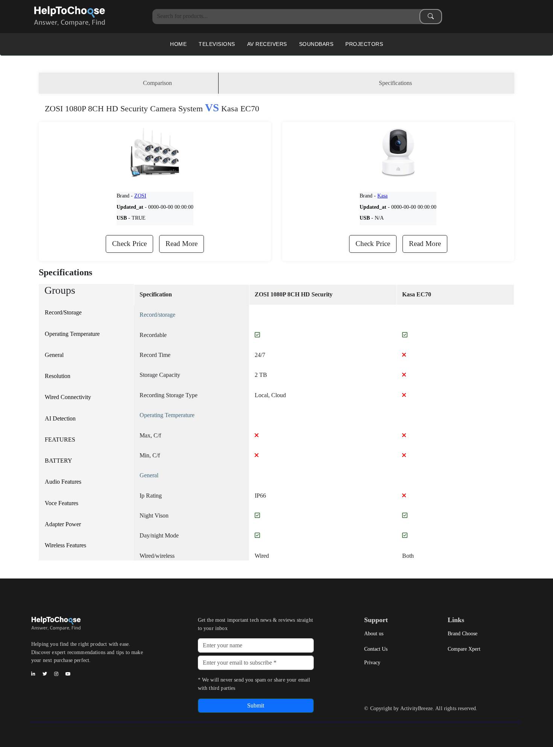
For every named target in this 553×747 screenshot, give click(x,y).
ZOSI (140, 196)
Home (178, 44)
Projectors (364, 44)
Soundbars (316, 44)
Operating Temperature (72, 334)
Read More (182, 243)
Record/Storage (63, 312)
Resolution (57, 376)
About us (373, 633)
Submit (255, 705)
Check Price (129, 243)
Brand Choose (462, 633)
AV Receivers (267, 44)
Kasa (382, 196)
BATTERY (58, 460)
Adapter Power (63, 524)
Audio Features (63, 481)
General (54, 355)
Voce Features (61, 503)
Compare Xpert (464, 649)
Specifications (395, 83)
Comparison (157, 83)
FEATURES (60, 439)
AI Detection (60, 418)
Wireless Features (65, 545)
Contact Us (375, 649)
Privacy (372, 662)
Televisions (217, 44)
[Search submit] (430, 16)
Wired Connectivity (68, 397)
